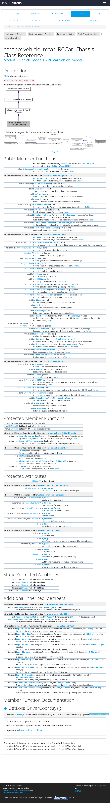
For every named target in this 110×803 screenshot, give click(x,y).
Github (78, 790)
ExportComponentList (29, 436)
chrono (9, 27)
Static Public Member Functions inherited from (39, 604)
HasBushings (39, 310)
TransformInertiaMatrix (27, 617)
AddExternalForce (41, 344)
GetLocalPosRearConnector (46, 242)
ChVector (29, 242)
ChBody (90, 629)
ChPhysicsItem (63, 682)
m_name (45, 533)
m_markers (47, 518)
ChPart (22, 451)
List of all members (12, 38)
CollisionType (87, 163)
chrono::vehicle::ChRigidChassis (57, 175)
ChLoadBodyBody (24, 677)
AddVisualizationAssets (44, 222)
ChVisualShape (95, 688)
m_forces (46, 513)
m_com (45, 559)
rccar (24, 27)
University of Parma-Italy (13, 793)
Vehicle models (31, 60)
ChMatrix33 (26, 387)
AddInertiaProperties (28, 461)
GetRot (36, 263)
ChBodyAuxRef (25, 248)
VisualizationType (64, 222)
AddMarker (38, 316)
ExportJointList (23, 639)
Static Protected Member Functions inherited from (39, 626)
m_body (45, 498)
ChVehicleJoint (62, 339)
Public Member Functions (15, 34)
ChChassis (38, 237)
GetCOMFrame (40, 380)
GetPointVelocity (41, 289)
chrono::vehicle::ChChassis (55, 234)
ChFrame (27, 380)
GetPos (36, 258)
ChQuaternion (27, 263)
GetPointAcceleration (43, 295)
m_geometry (47, 488)
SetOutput (38, 403)
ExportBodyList (23, 629)
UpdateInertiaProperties (44, 354)
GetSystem (38, 253)
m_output (46, 538)
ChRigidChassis (40, 178)
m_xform (46, 565)
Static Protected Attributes (88, 34)
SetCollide (38, 210)
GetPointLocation (41, 284)
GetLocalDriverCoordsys (44, 169)
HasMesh (37, 199)
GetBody (37, 248)
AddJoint (37, 339)
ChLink (89, 639)
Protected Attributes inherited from (36, 485)
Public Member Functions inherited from (38, 175)
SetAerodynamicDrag (43, 328)
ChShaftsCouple (96, 644)
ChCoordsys (28, 169)
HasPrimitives (39, 194)
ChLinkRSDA (96, 667)
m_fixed (45, 524)
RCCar (7, 75)
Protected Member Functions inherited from (40, 433)
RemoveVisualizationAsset (28, 688)
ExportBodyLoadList (25, 675)
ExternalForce (70, 344)
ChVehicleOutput (34, 441)
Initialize (37, 215)
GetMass (37, 374)
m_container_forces (51, 508)
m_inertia (46, 554)
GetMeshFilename (41, 204)
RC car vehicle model (65, 60)
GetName (37, 364)
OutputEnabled (40, 408)
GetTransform (39, 393)
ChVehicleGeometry (33, 488)
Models (9, 60)
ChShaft (90, 634)
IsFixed (36, 305)
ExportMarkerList (24, 652)
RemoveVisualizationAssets (46, 228)
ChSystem (46, 215)
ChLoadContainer (32, 503)
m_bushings (47, 503)
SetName (37, 369)
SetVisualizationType (43, 398)
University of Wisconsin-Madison (16, 790)
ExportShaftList (23, 634)
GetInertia (38, 387)
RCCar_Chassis (34, 27)
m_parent (46, 544)
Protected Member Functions (41, 34)
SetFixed (37, 300)
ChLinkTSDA (96, 660)
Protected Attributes (65, 34)
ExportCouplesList (24, 644)
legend (55, 129)
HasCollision (39, 189)
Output (22, 441)
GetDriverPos (39, 268)
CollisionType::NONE (61, 166)
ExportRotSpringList (25, 667)
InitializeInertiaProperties (45, 349)
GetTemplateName (42, 183)
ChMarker (24, 326)
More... (72, 171)
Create (22, 466)
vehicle (17, 27)
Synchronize (38, 334)
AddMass (23, 456)
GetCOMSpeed (39, 279)
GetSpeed (37, 274)
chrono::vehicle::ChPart (53, 361)
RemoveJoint (22, 607)
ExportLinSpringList (25, 660)
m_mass (45, 549)
